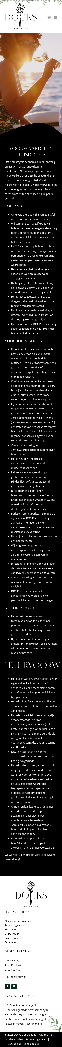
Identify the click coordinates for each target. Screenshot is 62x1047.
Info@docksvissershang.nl (20, 1005)
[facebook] (7, 986)
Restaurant (11, 929)
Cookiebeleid (31, 1044)
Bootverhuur (12, 933)
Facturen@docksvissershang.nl (23, 1023)
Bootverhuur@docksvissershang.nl (26, 1014)
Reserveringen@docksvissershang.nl (26, 1010)
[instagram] (14, 986)
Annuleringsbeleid (14, 925)
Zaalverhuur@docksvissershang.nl (25, 1019)
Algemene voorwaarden (18, 920)
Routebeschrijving (15, 977)
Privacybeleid (13, 1044)
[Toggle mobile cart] (49, 17)
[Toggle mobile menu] (55, 17)
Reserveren (11, 942)
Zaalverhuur (11, 938)
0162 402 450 (12, 969)
